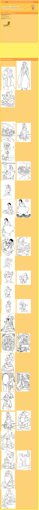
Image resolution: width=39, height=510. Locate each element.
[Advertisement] (19, 34)
